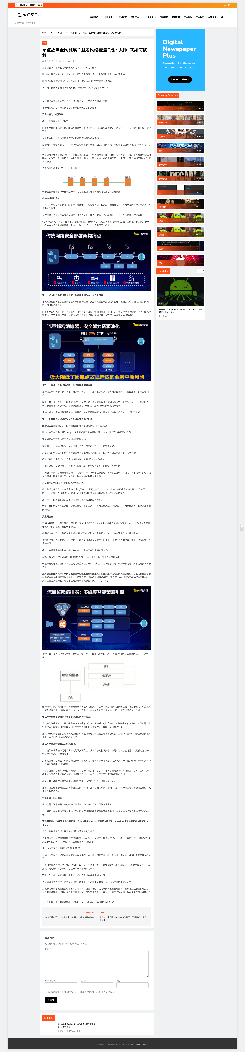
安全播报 (188, 17)
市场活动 (176, 17)
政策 (161, 303)
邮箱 (84, 980)
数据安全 (149, 17)
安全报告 (200, 17)
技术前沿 (123, 17)
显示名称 (50, 980)
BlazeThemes (143, 1044)
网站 (118, 980)
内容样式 (94, 17)
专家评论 (164, 17)
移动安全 (135, 17)
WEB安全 (212, 17)
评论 (48, 949)
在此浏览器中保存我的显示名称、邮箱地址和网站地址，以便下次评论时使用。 (81, 991)
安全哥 (47, 61)
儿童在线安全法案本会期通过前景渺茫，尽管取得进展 (180, 311)
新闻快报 (108, 17)
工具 (44, 43)
